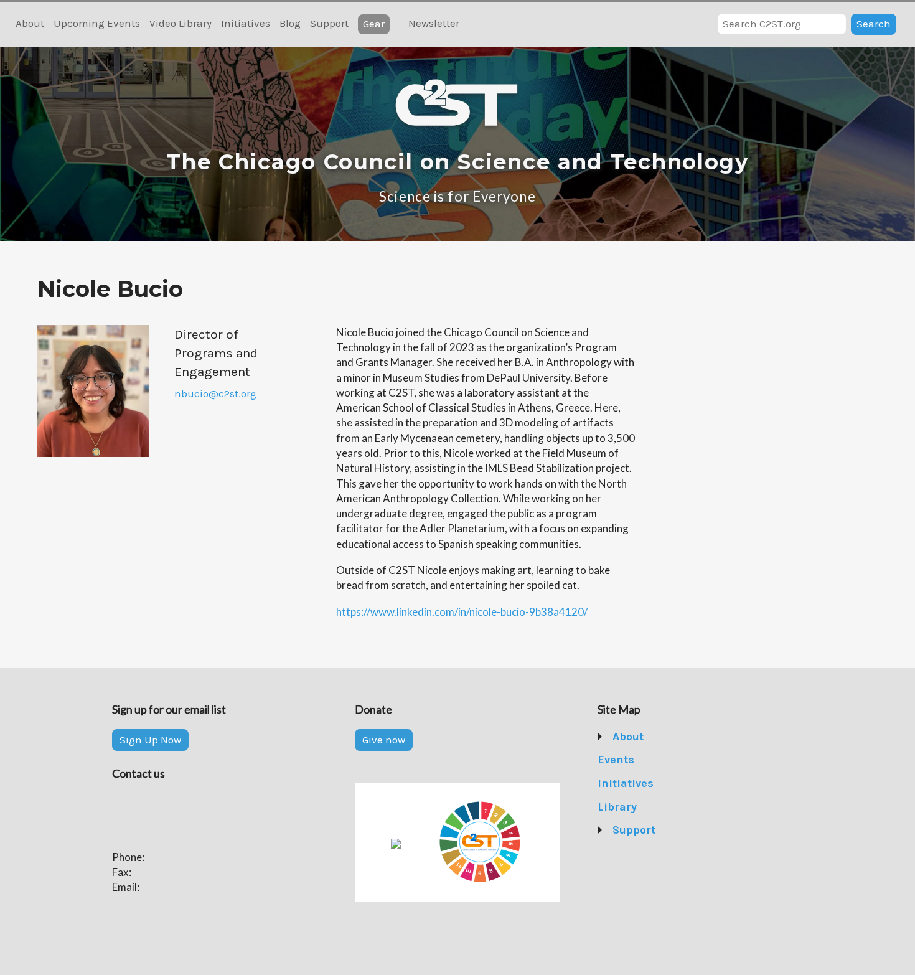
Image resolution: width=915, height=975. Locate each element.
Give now (383, 739)
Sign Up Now (150, 739)
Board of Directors (657, 783)
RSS (476, 24)
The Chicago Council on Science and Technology (457, 162)
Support (329, 23)
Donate (630, 853)
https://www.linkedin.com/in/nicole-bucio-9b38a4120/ (462, 611)
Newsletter (433, 23)
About (30, 23)
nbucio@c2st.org (215, 393)
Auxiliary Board (650, 807)
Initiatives (245, 23)
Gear (374, 23)
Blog (290, 23)
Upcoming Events (97, 23)
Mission (632, 759)
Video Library (180, 23)
